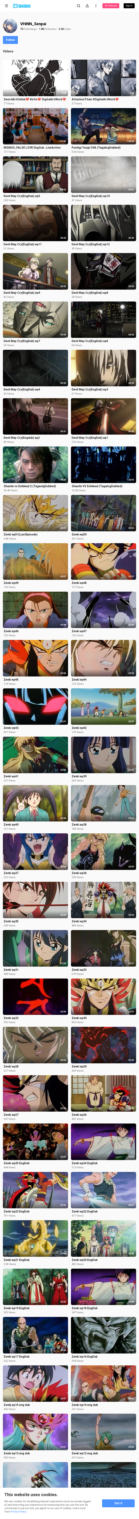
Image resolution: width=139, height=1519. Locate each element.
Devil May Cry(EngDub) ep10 (91, 196)
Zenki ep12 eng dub (85, 1453)
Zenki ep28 (11, 1066)
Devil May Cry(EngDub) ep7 (22, 341)
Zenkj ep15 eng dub (17, 1405)
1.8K (41, 29)
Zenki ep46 (11, 631)
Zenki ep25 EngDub (17, 1163)
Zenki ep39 (79, 776)
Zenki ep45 (11, 679)
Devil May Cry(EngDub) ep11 (23, 244)
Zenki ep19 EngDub (17, 1308)
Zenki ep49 (11, 583)
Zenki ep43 (11, 728)
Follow (10, 40)
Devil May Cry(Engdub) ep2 (22, 437)
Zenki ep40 (11, 824)
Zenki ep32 (11, 1018)
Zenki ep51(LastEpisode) (20, 534)
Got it (118, 1503)
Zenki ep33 (79, 969)
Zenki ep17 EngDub (17, 1356)
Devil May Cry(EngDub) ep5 (22, 196)
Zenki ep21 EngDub (17, 1260)
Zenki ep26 (79, 1114)
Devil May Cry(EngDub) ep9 (22, 292)
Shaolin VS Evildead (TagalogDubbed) (97, 486)
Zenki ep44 (79, 679)
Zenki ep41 (11, 776)
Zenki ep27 (11, 1114)
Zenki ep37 (11, 873)
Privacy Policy (19, 1511)
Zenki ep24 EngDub (85, 1163)
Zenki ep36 (79, 873)
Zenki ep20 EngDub (85, 1260)
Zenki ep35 (11, 921)
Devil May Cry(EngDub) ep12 (91, 244)
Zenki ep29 (79, 1066)
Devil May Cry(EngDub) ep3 (90, 389)
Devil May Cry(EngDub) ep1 (90, 437)
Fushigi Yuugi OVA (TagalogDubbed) (96, 147)
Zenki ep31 (11, 969)
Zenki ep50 (79, 534)
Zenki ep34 (79, 921)
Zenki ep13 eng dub (17, 1453)
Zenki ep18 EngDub (85, 1308)
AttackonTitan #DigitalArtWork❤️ (95, 99)
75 (21, 29)
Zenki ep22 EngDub (85, 1211)
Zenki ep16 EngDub (85, 1356)
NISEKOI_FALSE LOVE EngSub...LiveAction (32, 147)
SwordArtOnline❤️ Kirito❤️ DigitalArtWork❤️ (35, 99)
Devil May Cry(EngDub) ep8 (90, 292)
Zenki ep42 (79, 728)
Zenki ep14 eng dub (85, 1405)
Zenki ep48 (79, 583)
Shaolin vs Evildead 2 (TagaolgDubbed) (30, 486)
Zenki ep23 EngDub (17, 1211)
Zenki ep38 (79, 824)
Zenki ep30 (79, 1018)
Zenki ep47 (79, 631)
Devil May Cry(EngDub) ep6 (90, 341)
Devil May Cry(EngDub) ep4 (22, 389)
